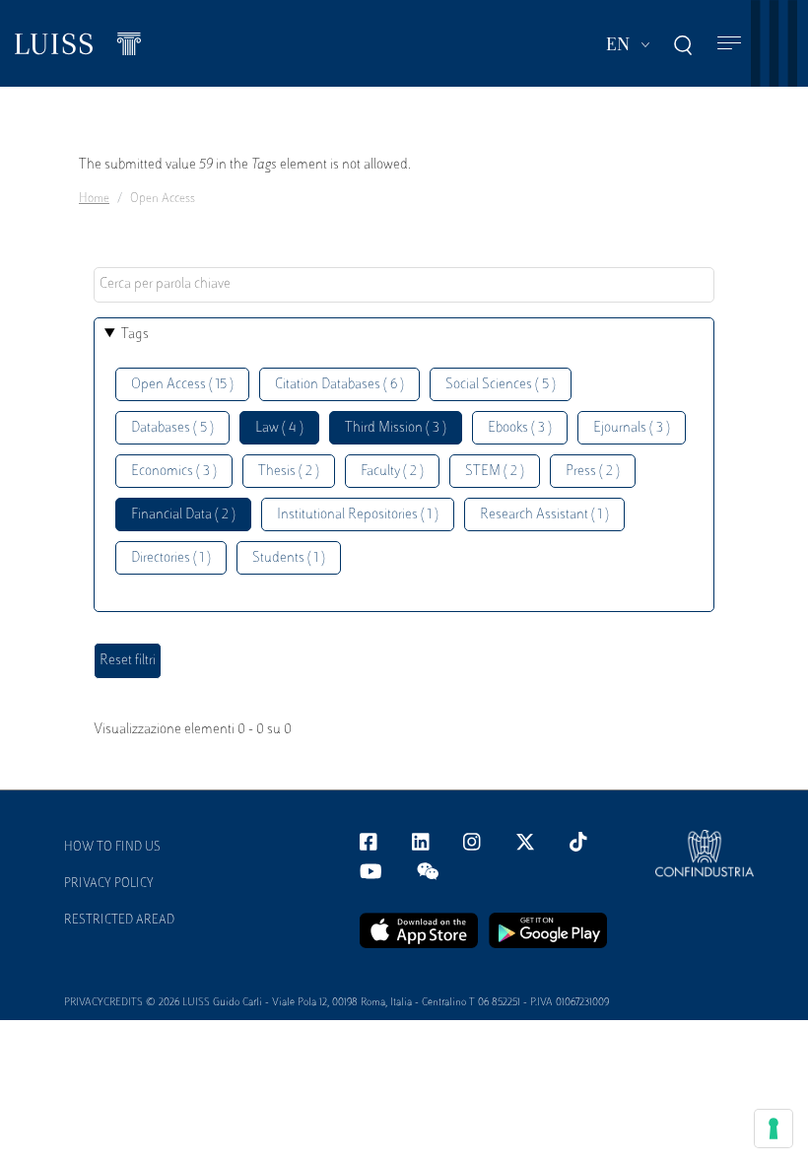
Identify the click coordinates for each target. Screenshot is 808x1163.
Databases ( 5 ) (172, 428)
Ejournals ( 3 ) (631, 428)
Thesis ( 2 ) (288, 471)
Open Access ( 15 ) (182, 384)
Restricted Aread (119, 920)
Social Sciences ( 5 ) (500, 384)
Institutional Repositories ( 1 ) (357, 515)
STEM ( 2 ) (494, 471)
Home (94, 199)
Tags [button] (135, 334)
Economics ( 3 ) (174, 471)
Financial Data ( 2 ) (183, 515)
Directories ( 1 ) (171, 558)
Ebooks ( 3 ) (520, 428)
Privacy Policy (109, 884)
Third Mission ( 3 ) (395, 428)
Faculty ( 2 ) (392, 471)
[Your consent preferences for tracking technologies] (773, 1128)
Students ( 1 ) (288, 558)
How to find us (112, 848)
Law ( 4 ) (279, 428)
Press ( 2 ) (593, 471)
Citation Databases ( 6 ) (339, 384)
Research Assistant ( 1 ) (544, 515)
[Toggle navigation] (729, 43)
